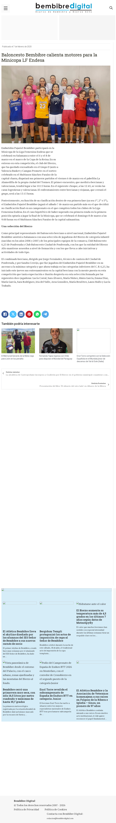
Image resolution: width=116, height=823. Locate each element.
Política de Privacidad (26, 809)
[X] (13, 314)
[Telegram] (45, 314)
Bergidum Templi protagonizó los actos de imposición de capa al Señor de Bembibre (55, 636)
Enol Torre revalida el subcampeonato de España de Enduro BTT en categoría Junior (56, 694)
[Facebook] (4, 314)
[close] (5, 8)
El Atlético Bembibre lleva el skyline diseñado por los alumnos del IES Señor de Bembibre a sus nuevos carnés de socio (19, 637)
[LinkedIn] (21, 314)
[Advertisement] (58, 759)
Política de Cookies (56, 809)
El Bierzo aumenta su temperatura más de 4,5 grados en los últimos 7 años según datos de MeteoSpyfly (91, 616)
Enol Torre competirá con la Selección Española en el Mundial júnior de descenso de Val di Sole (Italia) (93, 359)
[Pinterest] (29, 314)
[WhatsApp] (37, 314)
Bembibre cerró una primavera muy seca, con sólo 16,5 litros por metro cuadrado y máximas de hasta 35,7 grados (19, 696)
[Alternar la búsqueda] (111, 8)
